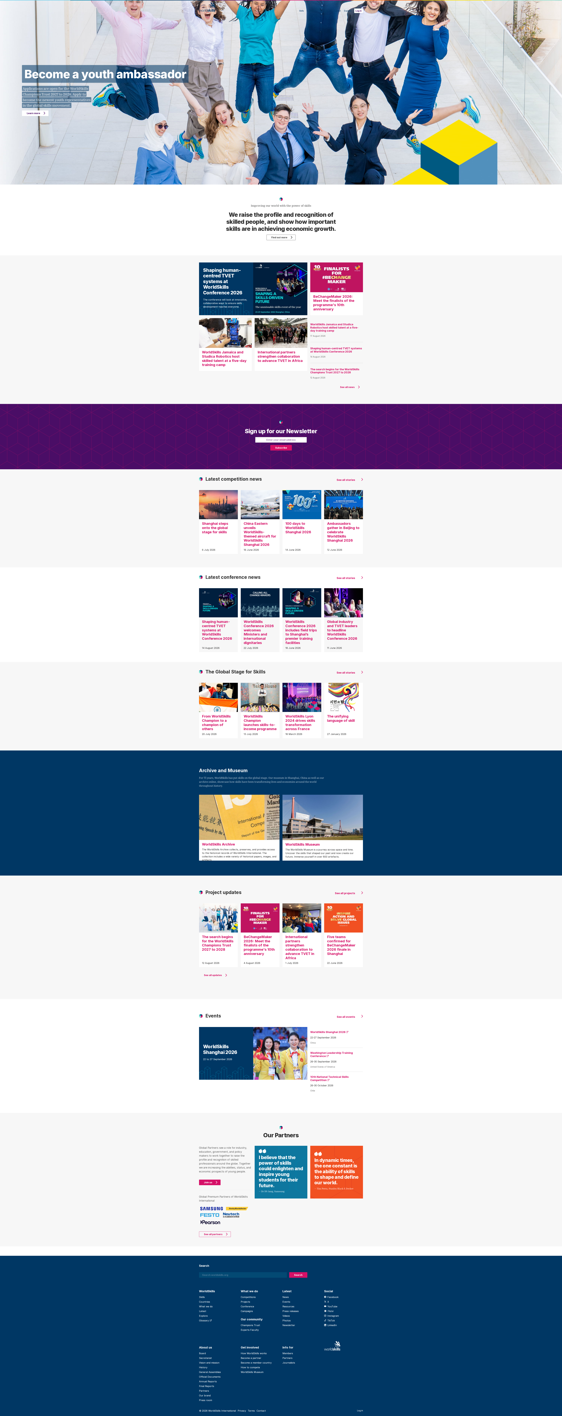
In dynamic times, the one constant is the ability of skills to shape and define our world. (336, 1171)
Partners (204, 1390)
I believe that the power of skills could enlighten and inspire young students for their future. (281, 1171)
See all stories (346, 479)
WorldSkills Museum (252, 1372)
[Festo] (209, 1215)
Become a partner (251, 1358)
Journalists (288, 1362)
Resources (288, 1306)
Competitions (248, 1297)
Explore (347, 11)
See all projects (345, 893)
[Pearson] (210, 1222)
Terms (251, 1410)
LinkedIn (332, 1325)
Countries (311, 11)
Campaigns (247, 1311)
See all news (347, 387)
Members (287, 1353)
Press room (205, 1400)
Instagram (333, 1315)
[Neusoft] (231, 1215)
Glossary (204, 1320)
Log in (358, 11)
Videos (286, 1315)
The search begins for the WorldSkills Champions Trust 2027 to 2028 (334, 371)
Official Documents (210, 1376)
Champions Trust (250, 1325)
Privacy (242, 1410)
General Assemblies (210, 1372)
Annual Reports (208, 1381)
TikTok (331, 1320)
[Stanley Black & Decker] (237, 1208)
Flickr (331, 1311)
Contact (261, 1410)
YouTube (332, 1306)
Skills (301, 11)
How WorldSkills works (254, 1353)
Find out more (279, 237)
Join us (208, 1182)
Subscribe (281, 447)
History (203, 1367)
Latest (338, 11)
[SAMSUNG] (211, 1208)
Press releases (290, 1311)
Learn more (33, 113)
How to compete (250, 1367)
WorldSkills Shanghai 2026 (328, 1032)
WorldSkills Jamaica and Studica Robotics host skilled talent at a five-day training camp (334, 327)
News (285, 1297)
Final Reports (206, 1386)
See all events (346, 1016)
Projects (245, 1301)
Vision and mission (209, 1362)
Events (286, 1301)
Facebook (333, 1297)
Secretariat (205, 1358)
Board (202, 1353)
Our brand (205, 1395)
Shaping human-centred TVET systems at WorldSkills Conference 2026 (336, 350)
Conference (247, 1306)
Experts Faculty (250, 1329)
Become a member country (256, 1362)
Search (298, 1274)
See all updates (213, 975)
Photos (286, 1320)
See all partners (213, 1234)
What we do (325, 11)
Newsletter (288, 1325)
